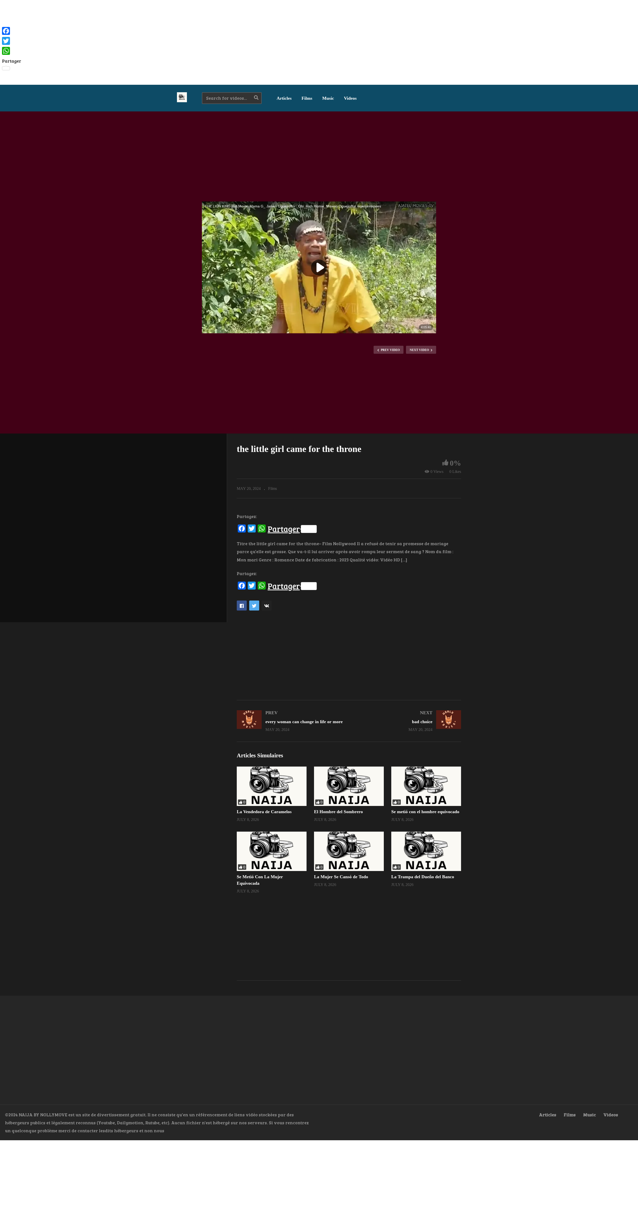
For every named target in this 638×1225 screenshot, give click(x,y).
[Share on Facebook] (242, 606)
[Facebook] (11, 31)
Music (328, 98)
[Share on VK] (267, 606)
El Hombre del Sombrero (338, 811)
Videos (350, 98)
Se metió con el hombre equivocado (425, 811)
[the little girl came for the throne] (272, 786)
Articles (284, 98)
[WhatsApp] (11, 51)
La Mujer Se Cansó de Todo (341, 876)
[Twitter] (11, 41)
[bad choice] (407, 721)
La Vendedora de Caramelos (264, 811)
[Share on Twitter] (254, 606)
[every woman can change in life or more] (290, 721)
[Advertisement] (319, 42)
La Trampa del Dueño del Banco (422, 876)
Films (307, 98)
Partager (284, 529)
